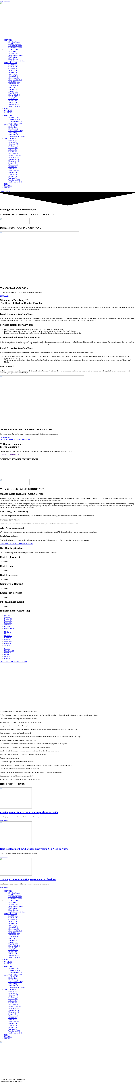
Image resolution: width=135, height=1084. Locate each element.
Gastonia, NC (13, 76)
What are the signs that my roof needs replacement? (17, 762)
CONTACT (8, 112)
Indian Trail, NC (13, 84)
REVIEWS (8, 110)
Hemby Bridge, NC (15, 80)
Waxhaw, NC (13, 102)
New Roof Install (14, 42)
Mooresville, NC (14, 95)
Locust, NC (12, 87)
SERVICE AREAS (10, 63)
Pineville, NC (13, 97)
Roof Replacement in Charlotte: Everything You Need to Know (34, 848)
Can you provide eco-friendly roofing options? (15, 726)
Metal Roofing (13, 59)
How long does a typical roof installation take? (15, 733)
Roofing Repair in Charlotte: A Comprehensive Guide (29, 812)
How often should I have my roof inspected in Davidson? (19, 719)
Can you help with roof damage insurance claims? (16, 776)
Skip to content (5, 1)
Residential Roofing (15, 46)
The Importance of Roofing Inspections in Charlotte (28, 879)
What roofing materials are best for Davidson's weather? (18, 711)
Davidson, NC (13, 70)
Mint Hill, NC (13, 93)
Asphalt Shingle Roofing (16, 61)
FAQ (6, 108)
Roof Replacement (14, 44)
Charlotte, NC (13, 65)
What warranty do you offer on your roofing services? (18, 740)
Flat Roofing (12, 51)
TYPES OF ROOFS (11, 49)
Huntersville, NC (14, 82)
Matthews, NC (13, 89)
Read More (3, 820)
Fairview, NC (13, 72)
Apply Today (4, 296)
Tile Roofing (12, 57)
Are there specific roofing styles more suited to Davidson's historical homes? (25, 747)
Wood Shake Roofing (15, 55)
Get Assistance (5, 438)
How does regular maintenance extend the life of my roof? (19, 769)
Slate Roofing (13, 53)
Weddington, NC (14, 104)
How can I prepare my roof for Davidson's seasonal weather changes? (23, 754)
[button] (67, 712)
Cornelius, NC (13, 68)
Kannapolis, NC (13, 85)
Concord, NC (13, 66)
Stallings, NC (12, 101)
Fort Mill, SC (12, 74)
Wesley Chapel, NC (15, 106)
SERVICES (8, 40)
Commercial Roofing (15, 48)
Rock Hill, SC (13, 99)
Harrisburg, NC (13, 78)
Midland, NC (12, 91)
